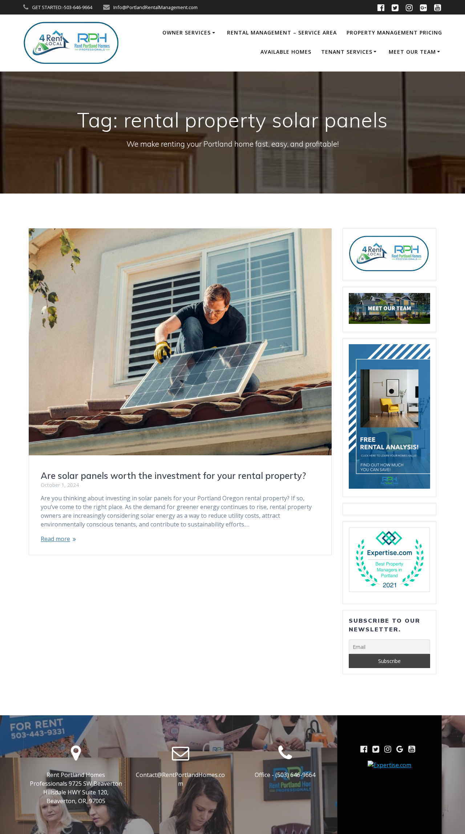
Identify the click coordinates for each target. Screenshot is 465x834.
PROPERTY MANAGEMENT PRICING (394, 32)
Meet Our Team (412, 51)
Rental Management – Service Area (282, 32)
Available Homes (285, 51)
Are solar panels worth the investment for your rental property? (173, 475)
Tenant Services (346, 51)
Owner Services (186, 32)
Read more (55, 539)
